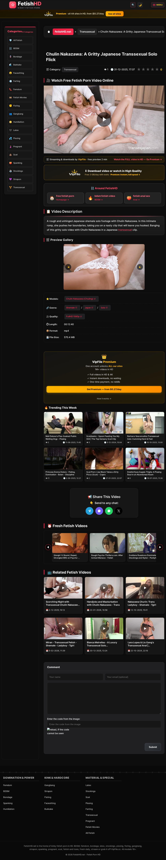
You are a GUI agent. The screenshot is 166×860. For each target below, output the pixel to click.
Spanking (7, 803)
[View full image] (104, 267)
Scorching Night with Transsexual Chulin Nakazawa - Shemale (62, 603)
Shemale (70, 307)
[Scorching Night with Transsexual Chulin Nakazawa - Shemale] (63, 588)
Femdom (7, 785)
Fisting (47, 797)
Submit (153, 747)
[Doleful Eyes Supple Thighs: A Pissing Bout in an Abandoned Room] (145, 459)
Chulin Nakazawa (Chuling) (79, 299)
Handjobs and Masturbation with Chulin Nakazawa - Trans (103, 603)
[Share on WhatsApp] (109, 511)
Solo (103, 307)
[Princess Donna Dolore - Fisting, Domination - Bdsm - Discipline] (63, 459)
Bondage (7, 797)
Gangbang (49, 785)
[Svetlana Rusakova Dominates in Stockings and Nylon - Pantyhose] (145, 543)
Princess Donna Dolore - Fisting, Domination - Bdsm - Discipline (60, 473)
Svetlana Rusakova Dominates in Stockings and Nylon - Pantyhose (144, 556)
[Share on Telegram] (89, 511)
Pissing (89, 803)
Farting (89, 809)
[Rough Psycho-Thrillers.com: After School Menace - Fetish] (107, 543)
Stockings (90, 791)
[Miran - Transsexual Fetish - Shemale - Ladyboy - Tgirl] (63, 628)
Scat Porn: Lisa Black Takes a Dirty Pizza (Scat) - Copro (102, 473)
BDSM (6, 791)
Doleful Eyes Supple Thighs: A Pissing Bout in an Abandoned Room (144, 473)
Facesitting (50, 803)
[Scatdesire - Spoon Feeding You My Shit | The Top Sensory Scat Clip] (104, 423)
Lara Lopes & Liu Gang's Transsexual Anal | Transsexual (141, 644)
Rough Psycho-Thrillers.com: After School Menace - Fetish (107, 556)
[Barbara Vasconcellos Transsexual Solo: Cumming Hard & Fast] (145, 423)
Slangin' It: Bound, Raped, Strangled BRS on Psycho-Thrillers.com (66, 558)
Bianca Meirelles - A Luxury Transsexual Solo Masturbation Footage (102, 644)
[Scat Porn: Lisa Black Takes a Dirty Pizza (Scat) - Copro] (104, 459)
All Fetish (90, 833)
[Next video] (160, 547)
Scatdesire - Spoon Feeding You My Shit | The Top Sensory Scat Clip (102, 437)
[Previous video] (48, 547)
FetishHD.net (63, 31)
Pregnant (90, 821)
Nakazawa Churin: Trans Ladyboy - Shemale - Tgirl (142, 603)
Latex (88, 785)
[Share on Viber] (99, 511)
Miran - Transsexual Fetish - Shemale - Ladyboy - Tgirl (61, 644)
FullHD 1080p (72, 316)
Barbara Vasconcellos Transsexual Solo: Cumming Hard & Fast (143, 437)
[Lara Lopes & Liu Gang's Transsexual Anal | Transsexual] (145, 628)
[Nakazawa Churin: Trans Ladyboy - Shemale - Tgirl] (145, 588)
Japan (88, 307)
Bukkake (48, 809)
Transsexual (87, 31)
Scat (88, 797)
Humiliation (8, 809)
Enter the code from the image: (63, 718)
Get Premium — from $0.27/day (104, 389)
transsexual (125, 229)
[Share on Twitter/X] (119, 511)
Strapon (48, 791)
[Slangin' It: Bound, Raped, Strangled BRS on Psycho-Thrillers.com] (70, 543)
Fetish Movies (93, 827)
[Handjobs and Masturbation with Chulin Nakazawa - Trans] (104, 588)
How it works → (104, 398)
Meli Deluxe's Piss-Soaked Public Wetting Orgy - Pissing (61, 437)
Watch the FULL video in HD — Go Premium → (138, 159)
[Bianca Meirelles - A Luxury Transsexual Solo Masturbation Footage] (104, 628)
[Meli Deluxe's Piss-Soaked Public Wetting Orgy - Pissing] (63, 423)
